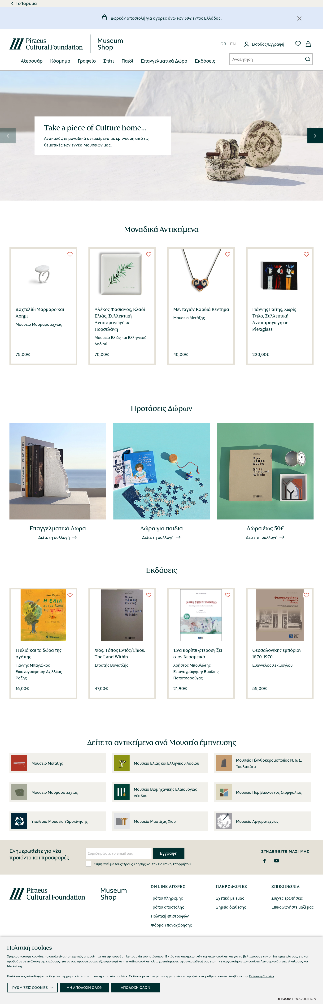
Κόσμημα (60, 61)
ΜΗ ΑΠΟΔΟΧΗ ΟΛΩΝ (84, 987)
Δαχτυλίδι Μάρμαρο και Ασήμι (40, 312)
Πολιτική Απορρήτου (174, 864)
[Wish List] (70, 254)
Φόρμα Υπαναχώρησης (171, 925)
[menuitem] (31, 61)
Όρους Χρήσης (134, 864)
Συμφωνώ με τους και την (142, 864)
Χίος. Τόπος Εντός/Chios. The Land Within (120, 653)
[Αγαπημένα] (298, 44)
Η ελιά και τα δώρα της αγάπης (38, 653)
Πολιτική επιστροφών (170, 916)
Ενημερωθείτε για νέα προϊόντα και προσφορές (39, 854)
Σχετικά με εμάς (230, 898)
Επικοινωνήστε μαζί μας (292, 907)
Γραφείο (87, 61)
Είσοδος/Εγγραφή (268, 44)
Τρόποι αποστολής (167, 907)
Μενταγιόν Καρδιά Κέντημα (201, 309)
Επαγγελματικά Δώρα (164, 61)
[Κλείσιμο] (299, 18)
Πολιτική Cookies (261, 976)
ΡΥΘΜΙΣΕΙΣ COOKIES (30, 987)
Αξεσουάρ (32, 61)
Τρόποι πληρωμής (167, 898)
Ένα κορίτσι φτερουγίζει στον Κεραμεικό (197, 653)
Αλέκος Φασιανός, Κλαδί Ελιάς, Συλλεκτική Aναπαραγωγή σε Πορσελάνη (120, 319)
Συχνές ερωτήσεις (287, 898)
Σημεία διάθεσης (231, 907)
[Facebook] (264, 861)
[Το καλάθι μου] (308, 44)
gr (223, 44)
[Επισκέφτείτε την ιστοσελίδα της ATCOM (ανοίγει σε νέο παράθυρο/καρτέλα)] (297, 998)
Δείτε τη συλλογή (54, 537)
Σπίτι (108, 61)
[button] (8, 135)
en (233, 44)
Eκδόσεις (205, 61)
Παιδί (127, 61)
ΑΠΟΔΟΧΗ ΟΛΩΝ (135, 987)
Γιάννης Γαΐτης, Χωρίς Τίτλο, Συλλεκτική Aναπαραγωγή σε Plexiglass (274, 319)
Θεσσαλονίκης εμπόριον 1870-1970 (276, 653)
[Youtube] (276, 861)
